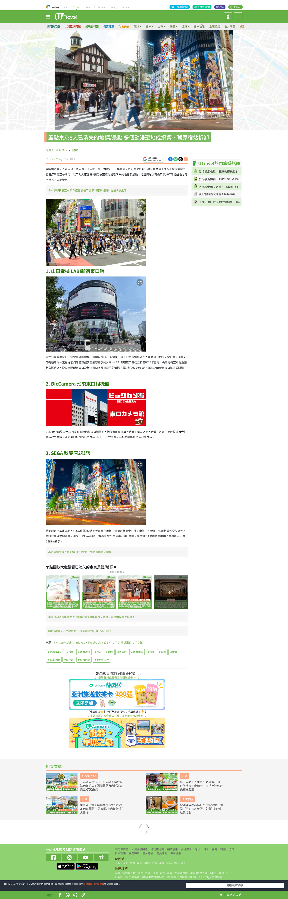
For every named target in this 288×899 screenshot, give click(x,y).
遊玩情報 (61, 150)
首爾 (154, 863)
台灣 (214, 849)
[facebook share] (170, 158)
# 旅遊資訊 (84, 652)
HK (65, 7)
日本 (206, 849)
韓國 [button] (172, 26)
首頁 (48, 150)
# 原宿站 (69, 659)
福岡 (176, 863)
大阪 (117, 863)
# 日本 (97, 652)
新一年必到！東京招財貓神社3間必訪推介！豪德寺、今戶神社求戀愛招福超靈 (201, 785)
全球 (231, 849)
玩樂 (184, 776)
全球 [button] (184, 26)
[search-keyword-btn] (238, 16)
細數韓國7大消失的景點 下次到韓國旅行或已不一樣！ (80, 631)
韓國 (223, 849)
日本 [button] (148, 26)
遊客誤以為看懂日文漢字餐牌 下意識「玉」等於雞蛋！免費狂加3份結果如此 (201, 808)
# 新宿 (109, 652)
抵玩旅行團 (92, 26)
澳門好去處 (129, 873)
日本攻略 (199, 26)
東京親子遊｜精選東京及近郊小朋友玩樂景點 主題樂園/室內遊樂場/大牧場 (101, 808)
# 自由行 (121, 652)
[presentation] (242, 26)
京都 (169, 863)
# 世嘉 (162, 652)
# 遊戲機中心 (55, 652)
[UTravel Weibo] (101, 856)
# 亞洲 (151, 652)
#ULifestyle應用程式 (210, 877)
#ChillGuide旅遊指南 (127, 877)
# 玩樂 (70, 652)
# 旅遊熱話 (137, 652)
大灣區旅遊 (181, 873)
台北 (125, 863)
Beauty (101, 7)
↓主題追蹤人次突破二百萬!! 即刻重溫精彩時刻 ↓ (117, 716)
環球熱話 (187, 799)
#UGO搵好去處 (199, 873)
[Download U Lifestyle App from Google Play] (87, 866)
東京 (139, 863)
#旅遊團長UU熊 (187, 877)
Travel (76, 7)
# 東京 (173, 652)
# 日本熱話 (54, 659)
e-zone (125, 7)
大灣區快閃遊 (73, 26)
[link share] (186, 158)
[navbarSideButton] (48, 16)
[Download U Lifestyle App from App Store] (66, 866)
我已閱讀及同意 (235, 885)
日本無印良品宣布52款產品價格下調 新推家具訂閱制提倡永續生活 (87, 190)
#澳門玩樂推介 (218, 873)
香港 (132, 863)
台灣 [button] (160, 26)
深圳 (197, 849)
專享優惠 (175, 853)
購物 (75, 150)
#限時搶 (171, 877)
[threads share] (180, 158)
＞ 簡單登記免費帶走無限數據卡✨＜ (117, 677)
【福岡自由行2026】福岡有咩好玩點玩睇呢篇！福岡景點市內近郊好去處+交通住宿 (101, 785)
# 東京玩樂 (84, 659)
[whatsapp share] (175, 158)
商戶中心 (220, 7)
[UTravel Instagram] (69, 856)
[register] (228, 17)
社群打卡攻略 (204, 7)
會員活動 (161, 853)
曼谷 (147, 863)
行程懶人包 (89, 776)
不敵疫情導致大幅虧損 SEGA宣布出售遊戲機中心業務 (80, 552)
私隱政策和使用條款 (93, 884)
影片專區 (230, 26)
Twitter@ (60, 642)
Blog (113, 7)
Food (88, 7)
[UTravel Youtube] (85, 856)
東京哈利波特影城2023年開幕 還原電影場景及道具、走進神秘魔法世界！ (91, 617)
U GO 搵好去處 (181, 7)
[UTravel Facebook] (54, 856)
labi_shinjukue (75, 642)
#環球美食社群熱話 (153, 877)
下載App (237, 7)
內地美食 (124, 26)
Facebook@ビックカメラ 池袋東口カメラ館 (115, 642)
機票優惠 (108, 26)
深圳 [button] (136, 26)
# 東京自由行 (101, 659)
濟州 (183, 863)
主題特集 (214, 26)
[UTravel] (65, 16)
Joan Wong (55, 159)
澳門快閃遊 (53, 26)
